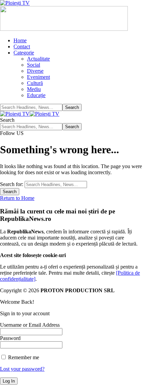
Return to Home (17, 198)
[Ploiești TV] (29, 114)
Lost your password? (22, 369)
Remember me (23, 357)
